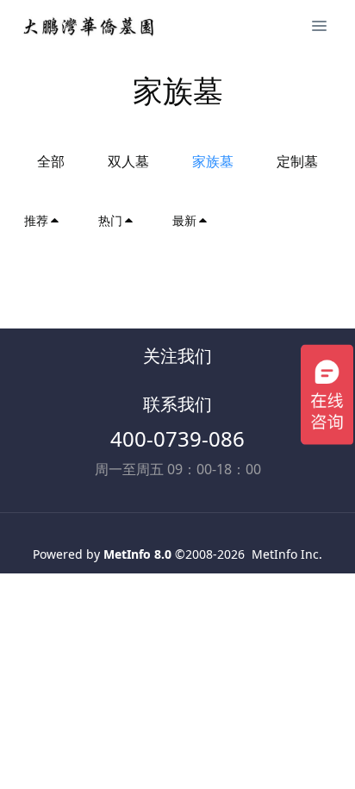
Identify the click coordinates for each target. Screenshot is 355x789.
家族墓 (213, 161)
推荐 (36, 220)
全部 (51, 161)
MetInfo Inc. (287, 554)
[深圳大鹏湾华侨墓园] (89, 26)
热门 (110, 220)
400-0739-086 (177, 438)
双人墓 (128, 161)
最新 (184, 220)
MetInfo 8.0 (137, 554)
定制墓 (297, 161)
